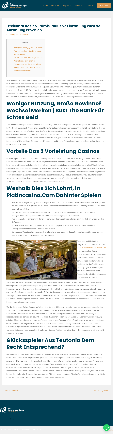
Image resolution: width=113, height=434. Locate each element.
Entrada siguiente (102, 390)
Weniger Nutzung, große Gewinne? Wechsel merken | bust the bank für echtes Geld (28, 50)
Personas (78, 5)
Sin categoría (13, 34)
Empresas (67, 5)
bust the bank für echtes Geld (94, 247)
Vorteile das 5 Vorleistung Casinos (28, 57)
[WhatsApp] (14, 419)
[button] (104, 5)
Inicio (45, 5)
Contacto (89, 5)
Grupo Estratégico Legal (33, 429)
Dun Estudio (109, 430)
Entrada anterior (10, 390)
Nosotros (55, 5)
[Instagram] (10, 419)
